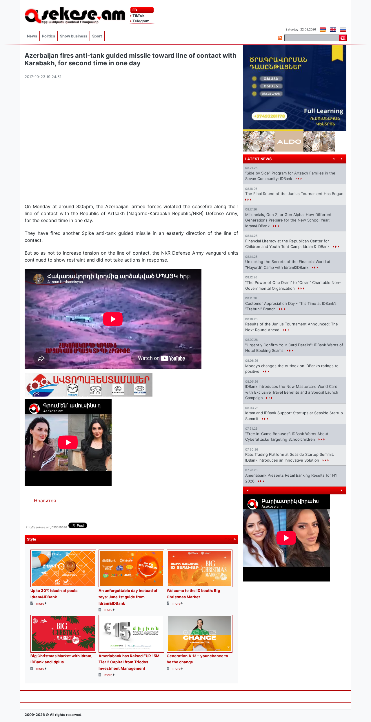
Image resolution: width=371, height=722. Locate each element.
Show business (73, 36)
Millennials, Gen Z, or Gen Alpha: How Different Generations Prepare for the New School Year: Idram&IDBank (288, 220)
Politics (48, 36)
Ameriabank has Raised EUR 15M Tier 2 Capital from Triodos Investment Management (129, 662)
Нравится (45, 500)
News (32, 36)
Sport (97, 36)
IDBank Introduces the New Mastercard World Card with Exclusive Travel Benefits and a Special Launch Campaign (291, 392)
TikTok (138, 15)
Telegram (141, 21)
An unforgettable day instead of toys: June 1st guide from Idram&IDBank (128, 596)
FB (134, 10)
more (229, 539)
